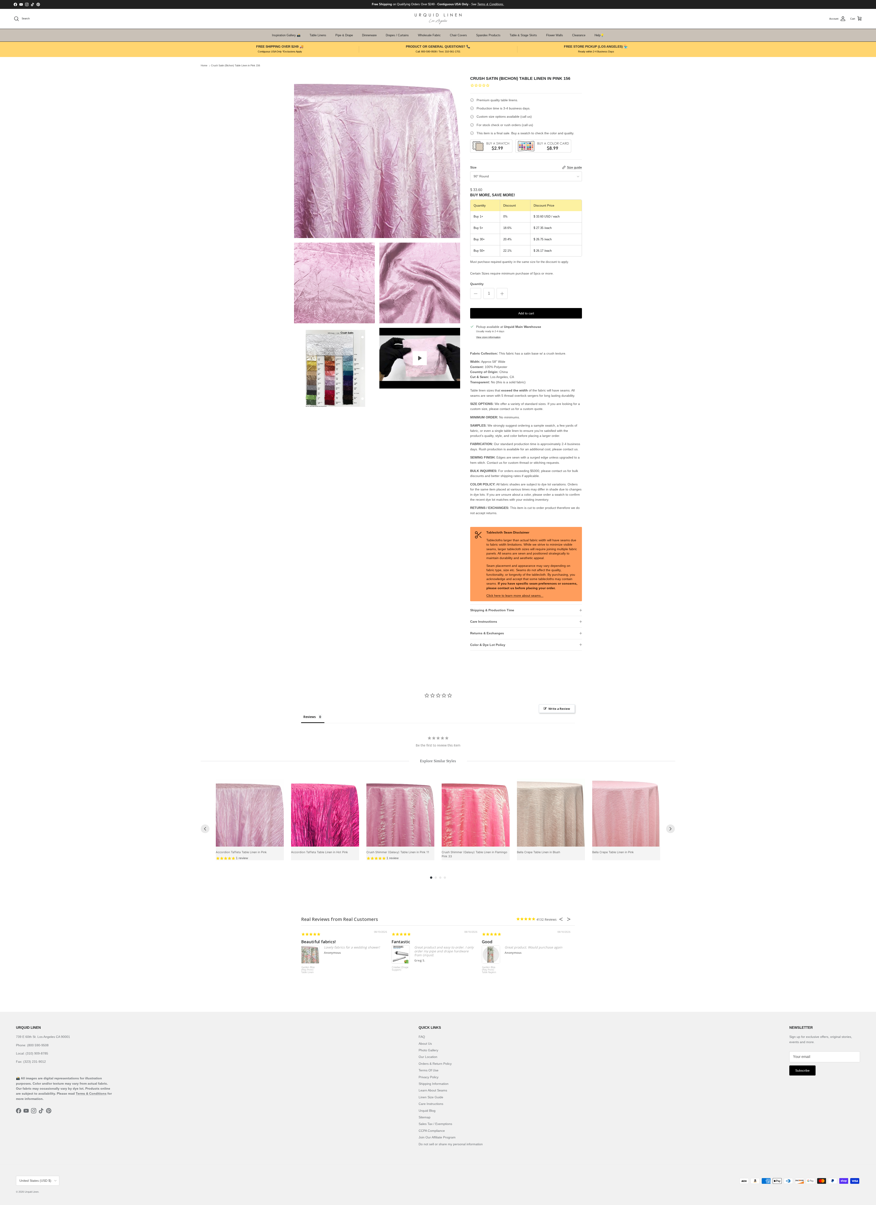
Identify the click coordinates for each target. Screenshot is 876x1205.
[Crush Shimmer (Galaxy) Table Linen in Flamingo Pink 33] (476, 813)
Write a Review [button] (559, 709)
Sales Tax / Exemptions (435, 1124)
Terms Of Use (428, 1070)
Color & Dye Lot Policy (487, 645)
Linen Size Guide (431, 1097)
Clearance (578, 35)
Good (487, 941)
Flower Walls (554, 35)
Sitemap (424, 1117)
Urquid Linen (32, 1191)
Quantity (477, 284)
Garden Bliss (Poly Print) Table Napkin (489, 970)
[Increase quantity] (502, 293)
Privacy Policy (428, 1077)
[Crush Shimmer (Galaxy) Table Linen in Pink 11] (400, 813)
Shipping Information (433, 1084)
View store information (488, 337)
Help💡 (599, 35)
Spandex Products (488, 35)
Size (473, 167)
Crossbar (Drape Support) (400, 968)
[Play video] (420, 358)
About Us (425, 1043)
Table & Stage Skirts (523, 35)
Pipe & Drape (344, 35)
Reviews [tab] (309, 717)
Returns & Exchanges (487, 633)
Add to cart (526, 313)
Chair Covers (458, 35)
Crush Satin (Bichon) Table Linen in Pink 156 (235, 65)
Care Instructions (483, 621)
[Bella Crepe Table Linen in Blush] (551, 813)
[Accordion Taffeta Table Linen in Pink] (250, 813)
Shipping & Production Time (492, 610)
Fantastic (400, 941)
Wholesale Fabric (429, 35)
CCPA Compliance (432, 1130)
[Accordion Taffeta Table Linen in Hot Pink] (325, 813)
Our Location (428, 1057)
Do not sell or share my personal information (451, 1144)
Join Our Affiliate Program (437, 1137)
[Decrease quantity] (475, 293)
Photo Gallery (428, 1050)
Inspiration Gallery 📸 (286, 35)
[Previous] (205, 828)
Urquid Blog (427, 1110)
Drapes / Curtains (397, 35)
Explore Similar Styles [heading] (438, 761)
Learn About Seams (433, 1090)
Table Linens (318, 35)
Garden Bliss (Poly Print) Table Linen (308, 970)
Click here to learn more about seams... (514, 595)
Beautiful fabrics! (318, 941)
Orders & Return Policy (435, 1063)
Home (204, 65)
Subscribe (802, 1070)
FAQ (422, 1037)
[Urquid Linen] (438, 18)
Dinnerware (369, 35)
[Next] (670, 828)
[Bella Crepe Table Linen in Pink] (626, 813)
